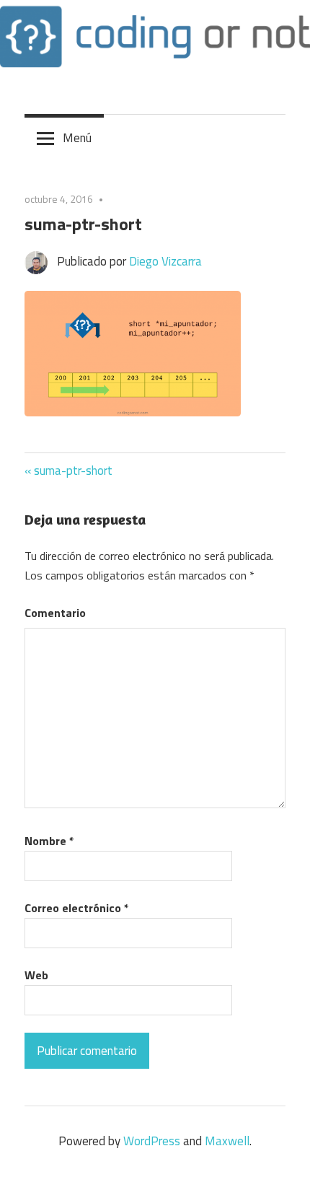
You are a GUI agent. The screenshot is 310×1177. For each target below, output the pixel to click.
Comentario (55, 612)
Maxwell (227, 1141)
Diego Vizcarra (165, 261)
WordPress (151, 1141)
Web (36, 975)
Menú (77, 137)
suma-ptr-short (73, 470)
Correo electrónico (77, 907)
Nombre (49, 840)
